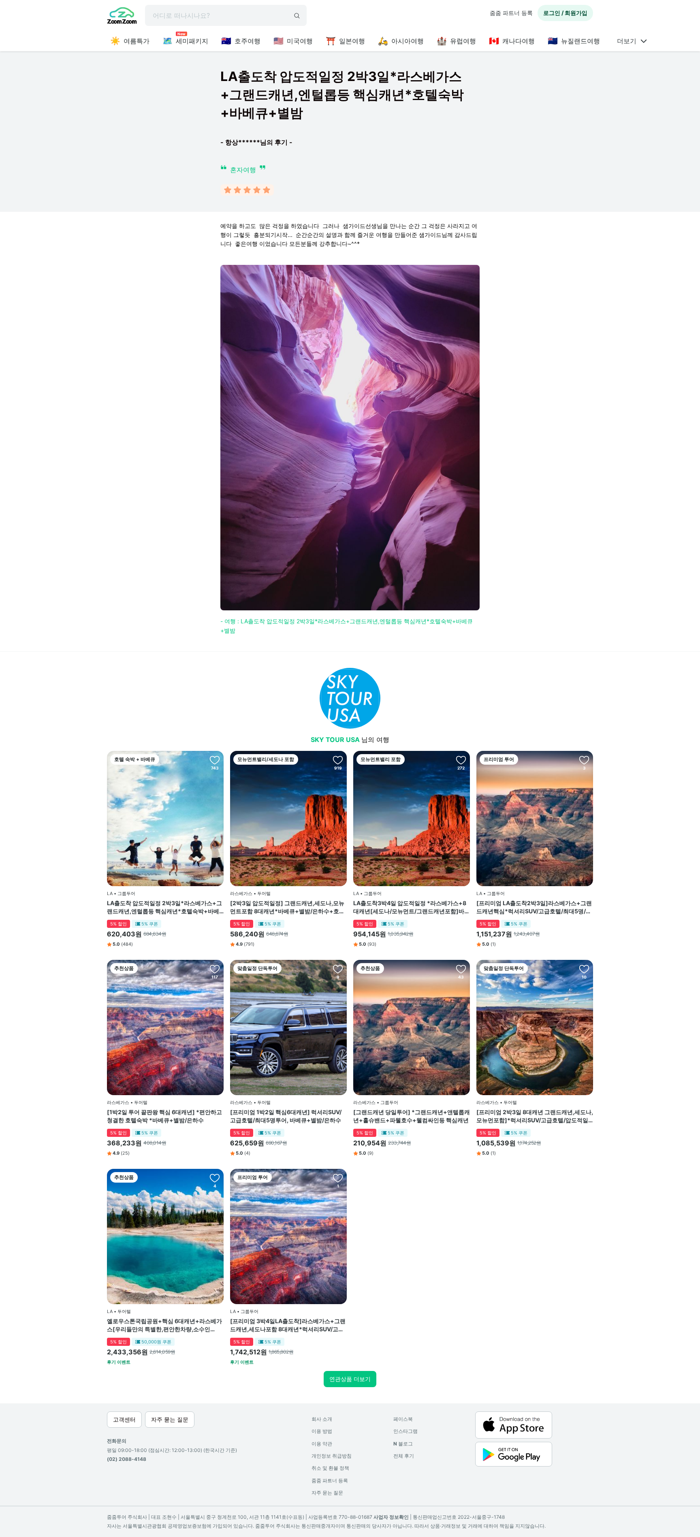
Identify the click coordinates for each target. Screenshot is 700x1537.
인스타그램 (405, 1431)
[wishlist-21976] (584, 968)
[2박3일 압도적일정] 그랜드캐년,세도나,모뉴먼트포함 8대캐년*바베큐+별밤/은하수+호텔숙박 (287, 907)
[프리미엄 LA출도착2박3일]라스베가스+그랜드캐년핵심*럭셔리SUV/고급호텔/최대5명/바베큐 (534, 907)
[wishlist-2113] (461, 968)
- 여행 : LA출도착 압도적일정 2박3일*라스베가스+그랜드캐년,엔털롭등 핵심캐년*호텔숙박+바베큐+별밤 (346, 625)
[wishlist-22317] (338, 1177)
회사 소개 (322, 1419)
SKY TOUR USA (336, 739)
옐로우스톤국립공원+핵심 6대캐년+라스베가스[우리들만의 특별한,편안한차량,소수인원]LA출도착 (164, 1325)
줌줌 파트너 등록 (511, 12)
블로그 (403, 1444)
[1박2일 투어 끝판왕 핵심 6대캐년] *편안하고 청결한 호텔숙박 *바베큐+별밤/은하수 (164, 1116)
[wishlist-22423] (584, 760)
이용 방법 (322, 1431)
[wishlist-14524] (461, 760)
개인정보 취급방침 (332, 1456)
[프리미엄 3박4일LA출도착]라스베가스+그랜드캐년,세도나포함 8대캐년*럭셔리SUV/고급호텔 (288, 1325)
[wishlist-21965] (214, 1177)
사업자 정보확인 (391, 1517)
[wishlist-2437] (214, 968)
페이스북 (403, 1419)
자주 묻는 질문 (327, 1493)
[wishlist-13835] (214, 760)
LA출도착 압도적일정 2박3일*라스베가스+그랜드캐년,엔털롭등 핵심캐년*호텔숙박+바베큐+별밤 (164, 907)
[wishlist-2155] (338, 760)
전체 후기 (403, 1456)
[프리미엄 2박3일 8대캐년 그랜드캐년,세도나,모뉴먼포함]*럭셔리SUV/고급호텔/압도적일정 (534, 1116)
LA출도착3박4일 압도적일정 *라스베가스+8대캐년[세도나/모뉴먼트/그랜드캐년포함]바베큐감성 (411, 907)
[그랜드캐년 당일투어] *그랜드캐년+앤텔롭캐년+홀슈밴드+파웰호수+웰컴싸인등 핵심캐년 (411, 1116)
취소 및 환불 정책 (330, 1468)
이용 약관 (322, 1444)
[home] (122, 16)
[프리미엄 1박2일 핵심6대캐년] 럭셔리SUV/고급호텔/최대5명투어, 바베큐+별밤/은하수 (285, 1116)
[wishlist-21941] (338, 968)
